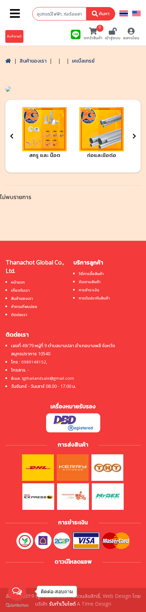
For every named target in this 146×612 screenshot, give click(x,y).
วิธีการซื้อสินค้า (91, 273)
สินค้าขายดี (14, 36)
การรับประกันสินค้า (94, 298)
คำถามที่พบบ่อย (24, 306)
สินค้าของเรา (32, 60)
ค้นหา (104, 13)
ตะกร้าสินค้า (93, 34)
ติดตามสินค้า (90, 281)
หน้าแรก (18, 282)
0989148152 (33, 362)
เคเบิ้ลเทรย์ (83, 60)
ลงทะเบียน (131, 37)
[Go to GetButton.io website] (17, 605)
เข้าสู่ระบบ (112, 37)
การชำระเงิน (89, 289)
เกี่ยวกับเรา (20, 290)
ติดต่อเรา (19, 314)
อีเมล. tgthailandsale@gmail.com (42, 378)
